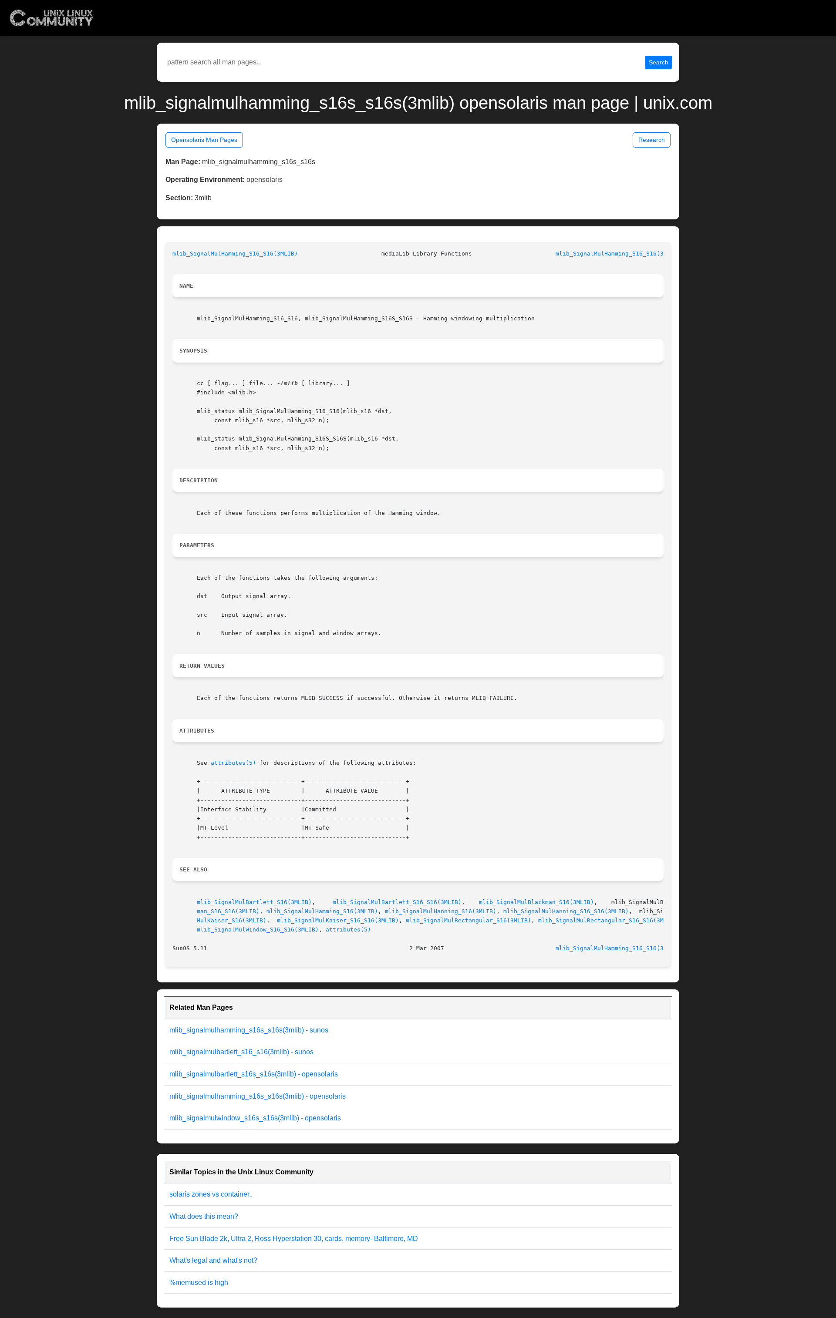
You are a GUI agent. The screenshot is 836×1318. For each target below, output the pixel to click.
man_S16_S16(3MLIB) (228, 911)
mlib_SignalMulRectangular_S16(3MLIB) (468, 920)
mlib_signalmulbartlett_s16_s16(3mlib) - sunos (241, 1052)
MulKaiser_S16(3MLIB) (231, 920)
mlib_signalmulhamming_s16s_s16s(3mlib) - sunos (248, 1030)
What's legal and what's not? (213, 1260)
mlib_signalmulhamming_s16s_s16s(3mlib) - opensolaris (257, 1096)
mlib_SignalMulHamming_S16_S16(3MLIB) (235, 253)
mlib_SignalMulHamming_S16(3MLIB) (322, 911)
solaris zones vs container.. (211, 1194)
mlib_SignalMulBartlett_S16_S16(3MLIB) (397, 902)
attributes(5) (233, 763)
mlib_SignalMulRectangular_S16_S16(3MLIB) (608, 920)
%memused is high (198, 1282)
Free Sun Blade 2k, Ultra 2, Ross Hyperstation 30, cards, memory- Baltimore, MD (293, 1238)
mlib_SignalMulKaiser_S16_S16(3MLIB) (338, 920)
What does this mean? (203, 1216)
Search (658, 62)
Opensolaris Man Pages (204, 139)
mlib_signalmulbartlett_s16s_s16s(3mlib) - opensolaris (253, 1074)
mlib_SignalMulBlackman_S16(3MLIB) (536, 902)
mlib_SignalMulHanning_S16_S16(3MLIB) (566, 911)
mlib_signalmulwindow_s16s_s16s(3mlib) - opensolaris (255, 1118)
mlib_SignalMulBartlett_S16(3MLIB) (254, 902)
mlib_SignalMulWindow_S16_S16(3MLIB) (258, 929)
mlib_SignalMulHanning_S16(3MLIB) (440, 911)
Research (651, 139)
